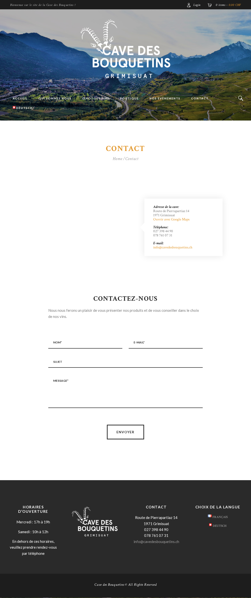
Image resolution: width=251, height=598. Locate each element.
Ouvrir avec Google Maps (171, 219)
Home (117, 159)
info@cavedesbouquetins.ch (172, 247)
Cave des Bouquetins (109, 584)
